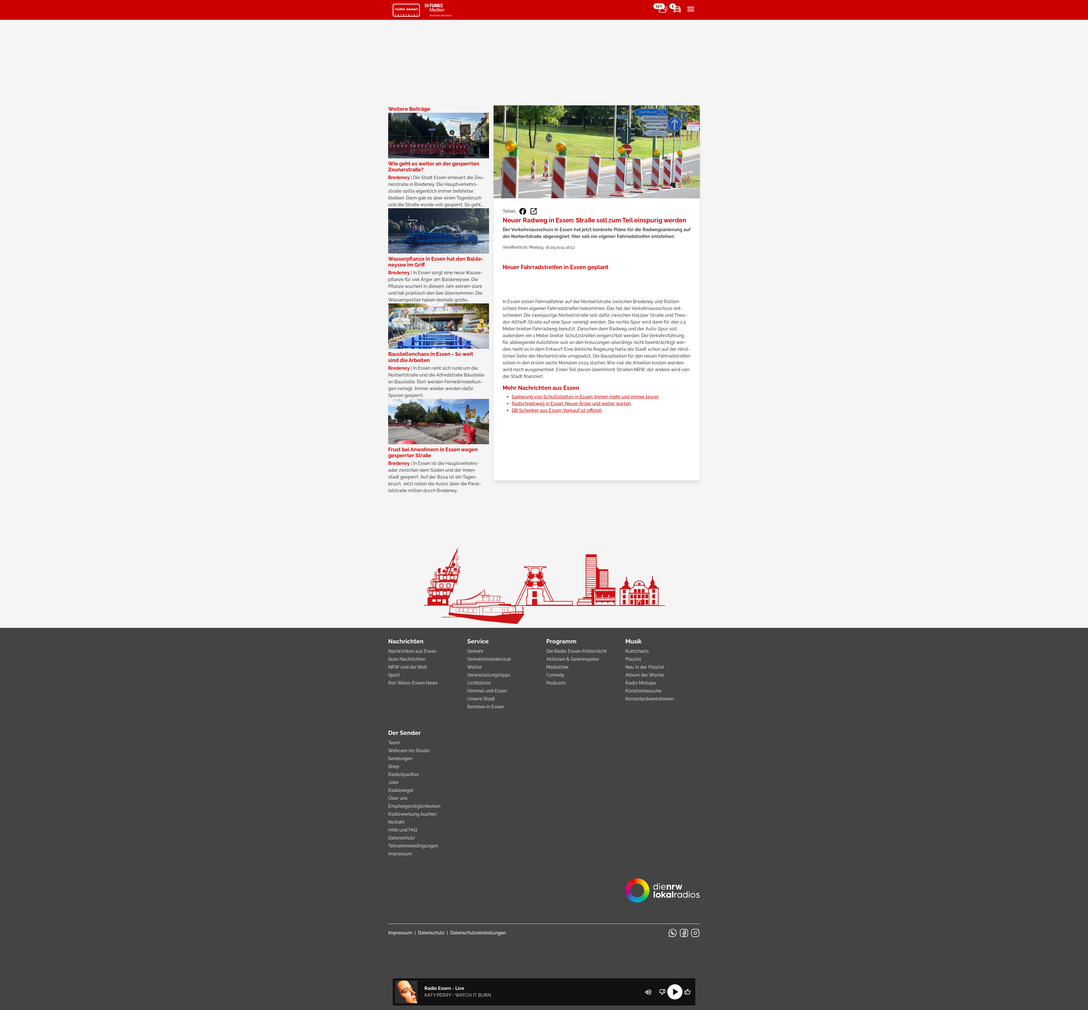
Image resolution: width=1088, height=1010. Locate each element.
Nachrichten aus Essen (412, 651)
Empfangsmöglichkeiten (414, 806)
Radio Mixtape (640, 683)
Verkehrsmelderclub (489, 659)
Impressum (400, 853)
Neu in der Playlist (644, 667)
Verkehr (475, 651)
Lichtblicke (479, 683)
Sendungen (400, 758)
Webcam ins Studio (409, 750)
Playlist (633, 659)
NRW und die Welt (407, 667)
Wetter (474, 667)
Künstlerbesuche (643, 691)
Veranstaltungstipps (488, 675)
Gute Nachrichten (406, 659)
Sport (394, 675)
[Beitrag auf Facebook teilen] (522, 211)
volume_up (648, 992)
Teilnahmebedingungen (413, 846)
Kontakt (396, 822)
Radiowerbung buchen (412, 814)
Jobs (393, 782)
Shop (393, 766)
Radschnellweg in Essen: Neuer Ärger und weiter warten (571, 403)
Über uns (397, 798)
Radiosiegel (400, 790)
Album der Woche (644, 675)
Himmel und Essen (487, 691)
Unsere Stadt (481, 698)
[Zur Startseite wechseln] (406, 10)
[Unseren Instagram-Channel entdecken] (695, 932)
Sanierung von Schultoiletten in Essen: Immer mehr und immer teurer (585, 396)
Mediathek (557, 667)
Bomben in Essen (485, 706)
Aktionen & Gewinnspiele (572, 659)
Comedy (555, 675)
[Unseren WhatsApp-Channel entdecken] (672, 932)
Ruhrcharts (637, 651)
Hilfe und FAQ (402, 830)
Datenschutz (401, 838)
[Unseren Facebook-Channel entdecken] (683, 932)
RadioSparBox (403, 774)
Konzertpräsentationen (649, 698)
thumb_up (687, 991)
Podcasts (556, 683)
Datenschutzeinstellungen (478, 932)
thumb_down (662, 991)
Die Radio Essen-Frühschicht (576, 651)
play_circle (675, 992)
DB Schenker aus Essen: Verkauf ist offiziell (557, 410)
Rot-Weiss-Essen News (413, 683)
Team (394, 742)
